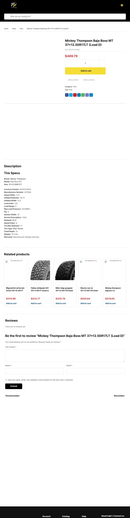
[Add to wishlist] (66, 80)
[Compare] (81, 80)
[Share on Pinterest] (75, 95)
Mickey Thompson (18, 179)
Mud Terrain (18, 228)
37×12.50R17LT (15, 184)
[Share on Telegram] (91, 95)
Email (69, 365)
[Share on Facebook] (67, 95)
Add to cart (86, 71)
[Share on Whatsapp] (83, 95)
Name (8, 365)
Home (6, 29)
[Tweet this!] (71, 95)
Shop (14, 29)
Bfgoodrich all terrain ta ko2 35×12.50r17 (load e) (15, 290)
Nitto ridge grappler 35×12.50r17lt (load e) (64, 290)
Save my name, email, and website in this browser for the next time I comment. (40, 380)
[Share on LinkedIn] (79, 95)
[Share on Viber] (87, 95)
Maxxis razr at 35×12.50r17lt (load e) (89, 290)
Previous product (12, 396)
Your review (10, 347)
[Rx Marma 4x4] (13, 5)
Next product (119, 396)
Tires (21, 29)
